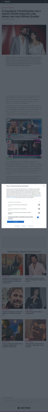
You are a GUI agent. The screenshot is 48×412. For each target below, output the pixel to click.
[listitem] (24, 202)
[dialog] (24, 206)
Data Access (24, 225)
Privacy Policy (30, 225)
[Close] (44, 186)
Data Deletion (17, 225)
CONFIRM (15, 221)
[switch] (38, 205)
